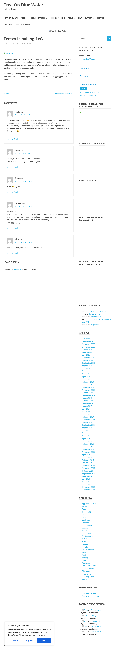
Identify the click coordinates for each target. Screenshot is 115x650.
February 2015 (88, 460)
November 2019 (88, 358)
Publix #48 (9, 94)
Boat (80, 18)
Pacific (84, 542)
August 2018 (87, 398)
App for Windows (89, 504)
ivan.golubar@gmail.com (89, 59)
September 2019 (88, 363)
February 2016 (88, 444)
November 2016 (88, 420)
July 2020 (86, 355)
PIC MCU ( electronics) (91, 550)
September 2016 (88, 425)
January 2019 (87, 385)
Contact (100, 18)
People (85, 547)
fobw (21, 43)
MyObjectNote (87, 536)
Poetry (84, 555)
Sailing (29, 43)
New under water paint (99, 311)
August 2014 (87, 476)
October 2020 (87, 350)
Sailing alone (96, 610)
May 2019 (86, 374)
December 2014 (88, 465)
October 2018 (87, 393)
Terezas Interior (22, 24)
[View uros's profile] (83, 616)
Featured (85, 523)
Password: (85, 76)
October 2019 (87, 360)
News (84, 539)
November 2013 (88, 490)
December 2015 (88, 449)
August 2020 (87, 352)
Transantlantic (11, 18)
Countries (86, 515)
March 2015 (87, 457)
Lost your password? (88, 95)
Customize (15, 641)
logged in (17, 269)
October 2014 (87, 471)
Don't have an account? (89, 93)
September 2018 (88, 395)
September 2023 (88, 341)
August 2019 (87, 366)
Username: (85, 68)
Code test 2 (86, 512)
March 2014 (87, 484)
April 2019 (86, 377)
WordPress (16, 646)
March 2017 (87, 414)
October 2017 (87, 401)
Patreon (85, 544)
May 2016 (86, 436)
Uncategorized (88, 577)
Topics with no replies (90, 596)
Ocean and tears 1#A (63, 94)
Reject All (29, 641)
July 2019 (86, 368)
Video (84, 579)
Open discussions (57, 18)
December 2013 (88, 487)
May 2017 (86, 412)
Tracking (9, 24)
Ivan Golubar (87, 525)
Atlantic (85, 506)
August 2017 (87, 406)
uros (86, 616)
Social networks (38, 18)
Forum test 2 (95, 621)
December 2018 (88, 387)
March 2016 (87, 441)
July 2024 (86, 339)
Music (84, 531)
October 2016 (87, 422)
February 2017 (88, 417)
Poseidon (26, 646)
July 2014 (86, 479)
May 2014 (86, 482)
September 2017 (88, 403)
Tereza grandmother (90, 566)
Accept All (44, 641)
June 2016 (86, 433)
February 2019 (88, 382)
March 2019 (87, 379)
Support (88, 18)
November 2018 (88, 390)
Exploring (86, 520)
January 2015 (87, 463)
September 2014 (88, 474)
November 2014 (88, 468)
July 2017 (86, 409)
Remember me (89, 84)
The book (86, 571)
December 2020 (88, 347)
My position (86, 533)
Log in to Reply (13, 139)
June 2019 (86, 371)
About (70, 18)
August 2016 (87, 428)
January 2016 (87, 447)
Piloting (85, 552)
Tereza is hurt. (94, 314)
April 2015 (86, 455)
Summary (86, 563)
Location (85, 528)
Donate (85, 517)
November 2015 (88, 452)
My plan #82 (95, 325)
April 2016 (86, 439)
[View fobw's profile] (83, 610)
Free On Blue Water (23, 5)
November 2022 (88, 344)
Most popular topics (90, 593)
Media (23, 18)
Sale (84, 560)
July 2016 (86, 430)
